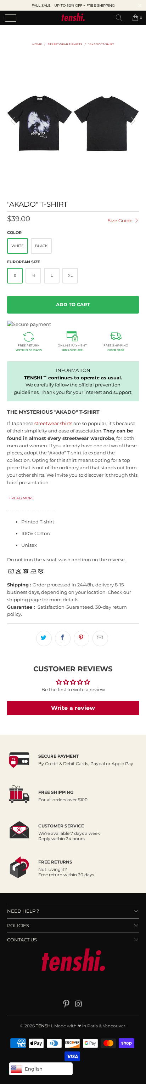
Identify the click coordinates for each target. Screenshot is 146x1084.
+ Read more (21, 498)
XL (70, 275)
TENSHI (44, 1025)
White (17, 245)
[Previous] (14, 121)
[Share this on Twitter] (44, 638)
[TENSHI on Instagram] (79, 1004)
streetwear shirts (53, 423)
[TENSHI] (73, 18)
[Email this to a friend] (100, 638)
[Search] (121, 18)
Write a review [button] (73, 708)
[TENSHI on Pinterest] (66, 1004)
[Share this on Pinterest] (81, 638)
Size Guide (121, 220)
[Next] (132, 121)
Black (41, 245)
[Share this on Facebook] (63, 638)
